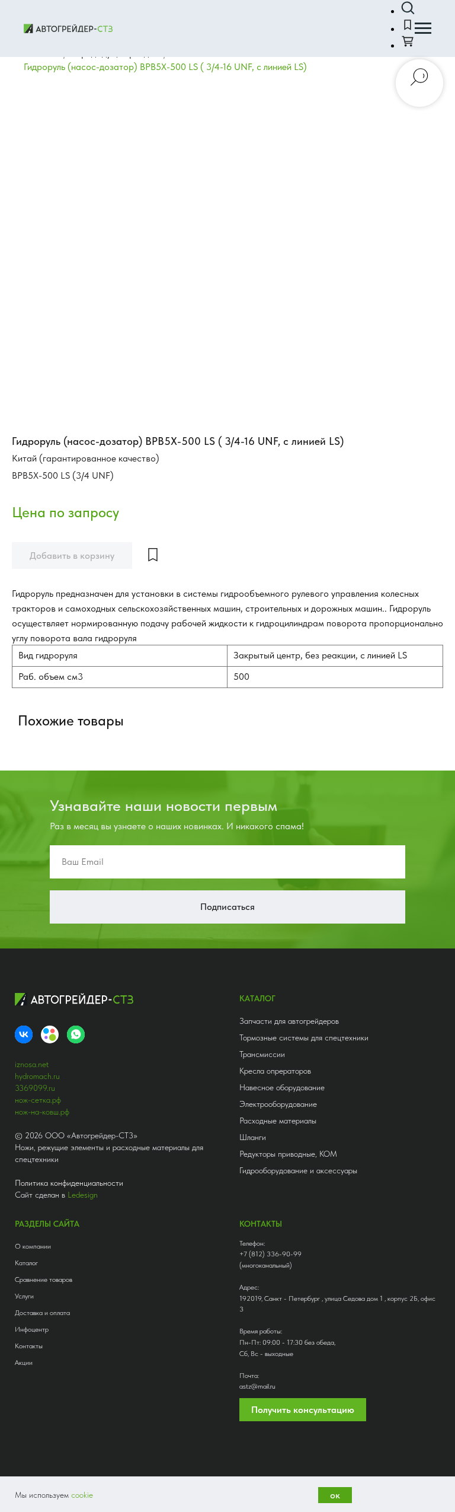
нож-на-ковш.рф (42, 1111)
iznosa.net (32, 1064)
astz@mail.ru (257, 1386)
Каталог (26, 1263)
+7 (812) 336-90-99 (270, 1254)
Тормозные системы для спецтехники (304, 1037)
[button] (407, 8)
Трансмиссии (262, 1054)
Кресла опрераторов (275, 1070)
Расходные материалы (277, 1120)
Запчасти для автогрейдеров (289, 1021)
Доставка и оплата (42, 1313)
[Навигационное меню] (423, 28)
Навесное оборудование (282, 1087)
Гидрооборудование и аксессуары (298, 1170)
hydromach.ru (37, 1076)
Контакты (29, 1346)
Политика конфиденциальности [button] (69, 1183)
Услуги (24, 1296)
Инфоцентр (32, 1329)
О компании (33, 1246)
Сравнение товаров (43, 1279)
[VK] (24, 1034)
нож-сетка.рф (38, 1099)
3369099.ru (35, 1088)
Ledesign (83, 1194)
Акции (24, 1362)
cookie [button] (82, 1495)
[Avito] (50, 1034)
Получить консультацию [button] (302, 1409)
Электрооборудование (278, 1104)
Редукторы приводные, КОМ (288, 1153)
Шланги (252, 1137)
